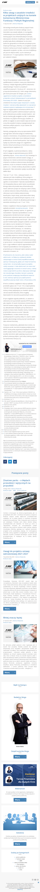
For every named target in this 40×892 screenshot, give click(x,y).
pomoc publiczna (21, 490)
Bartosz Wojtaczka (18, 23)
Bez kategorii (20, 864)
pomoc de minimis (21, 866)
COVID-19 (20, 868)
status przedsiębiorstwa (20, 862)
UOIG (20, 870)
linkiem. (24, 381)
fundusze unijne (7, 10)
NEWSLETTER (30, 2)
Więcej (17, 757)
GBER (14, 490)
